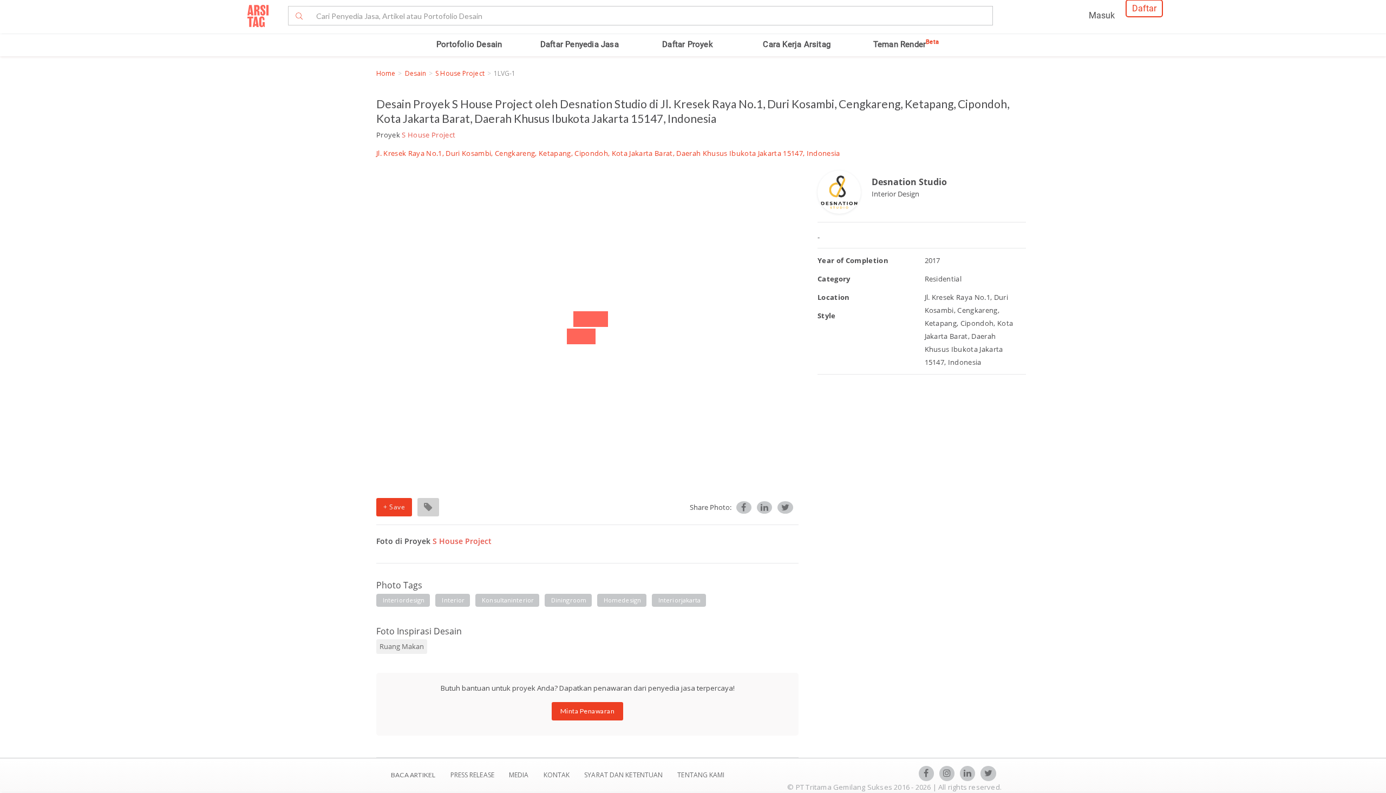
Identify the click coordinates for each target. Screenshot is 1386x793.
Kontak (558, 774)
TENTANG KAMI (700, 774)
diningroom (568, 600)
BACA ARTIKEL (413, 775)
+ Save (394, 507)
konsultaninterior (508, 600)
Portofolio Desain (469, 44)
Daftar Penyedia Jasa (579, 44)
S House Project (460, 73)
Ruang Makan (402, 646)
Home (385, 73)
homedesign (622, 600)
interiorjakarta (679, 600)
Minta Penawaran (587, 711)
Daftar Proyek (687, 44)
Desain (416, 73)
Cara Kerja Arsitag (797, 44)
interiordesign (403, 600)
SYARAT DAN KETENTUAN (624, 774)
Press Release (472, 774)
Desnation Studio (909, 182)
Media (520, 774)
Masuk (1102, 15)
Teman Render (906, 44)
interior (453, 600)
